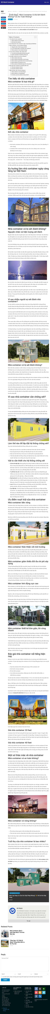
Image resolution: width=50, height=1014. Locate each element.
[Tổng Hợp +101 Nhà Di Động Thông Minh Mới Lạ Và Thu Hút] (4, 943)
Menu (45, 2)
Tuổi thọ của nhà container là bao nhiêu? (20, 74)
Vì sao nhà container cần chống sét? (18, 51)
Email (4, 27)
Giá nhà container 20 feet (17, 67)
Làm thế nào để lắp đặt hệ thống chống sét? (20, 53)
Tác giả (28, 921)
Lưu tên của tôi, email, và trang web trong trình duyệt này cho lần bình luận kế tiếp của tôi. (23, 976)
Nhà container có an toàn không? (19, 71)
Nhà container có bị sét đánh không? (18, 45)
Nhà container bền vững (17, 57)
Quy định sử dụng (29, 1006)
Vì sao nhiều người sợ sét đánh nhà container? (21, 48)
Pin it (4, 21)
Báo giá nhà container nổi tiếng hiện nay (19, 65)
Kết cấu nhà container (16, 42)
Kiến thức (10, 19)
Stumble (4, 25)
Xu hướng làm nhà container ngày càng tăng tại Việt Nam (23, 43)
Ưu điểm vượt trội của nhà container (18, 56)
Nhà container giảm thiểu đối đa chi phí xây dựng (22, 60)
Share (4, 17)
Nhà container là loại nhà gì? (18, 40)
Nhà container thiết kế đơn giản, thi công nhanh (21, 63)
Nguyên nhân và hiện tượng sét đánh (19, 46)
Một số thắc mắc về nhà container (18, 70)
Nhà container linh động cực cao (19, 62)
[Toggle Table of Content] (34, 37)
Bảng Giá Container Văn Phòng (6, 1009)
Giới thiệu (28, 1000)
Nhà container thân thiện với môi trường (20, 59)
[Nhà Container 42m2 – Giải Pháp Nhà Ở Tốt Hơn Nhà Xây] (4, 933)
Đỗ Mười (16, 19)
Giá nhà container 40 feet (17, 68)
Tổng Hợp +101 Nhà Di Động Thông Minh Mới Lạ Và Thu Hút (17, 942)
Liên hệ (27, 1005)
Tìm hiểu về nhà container (16, 39)
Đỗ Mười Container (7, 2)
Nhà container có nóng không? (18, 73)
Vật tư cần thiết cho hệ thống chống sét (20, 54)
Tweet (4, 19)
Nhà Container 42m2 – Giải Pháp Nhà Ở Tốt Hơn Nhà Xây (17, 932)
